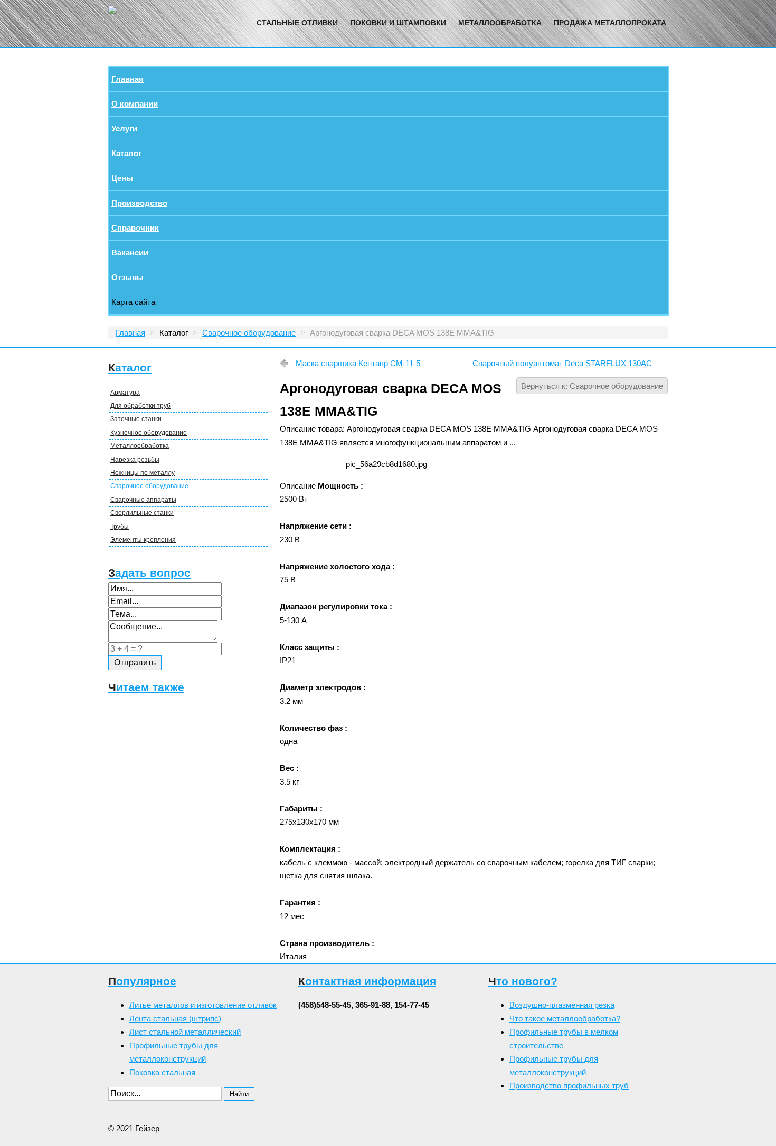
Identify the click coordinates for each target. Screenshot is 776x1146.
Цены (122, 178)
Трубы (119, 526)
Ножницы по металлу (142, 472)
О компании (134, 103)
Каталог (126, 153)
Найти (239, 1094)
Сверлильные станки (142, 513)
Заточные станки (136, 419)
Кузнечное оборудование (148, 432)
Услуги (124, 128)
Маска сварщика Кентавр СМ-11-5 (358, 363)
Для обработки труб (140, 405)
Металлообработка (500, 22)
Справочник (135, 227)
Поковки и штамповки (398, 22)
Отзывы (127, 277)
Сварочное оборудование (149, 486)
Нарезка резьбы (134, 459)
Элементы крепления (143, 539)
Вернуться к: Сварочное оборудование (592, 385)
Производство (139, 202)
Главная (127, 78)
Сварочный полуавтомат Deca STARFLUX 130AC (562, 363)
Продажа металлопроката (610, 22)
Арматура (125, 392)
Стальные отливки (297, 22)
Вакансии (129, 252)
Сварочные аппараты (143, 499)
